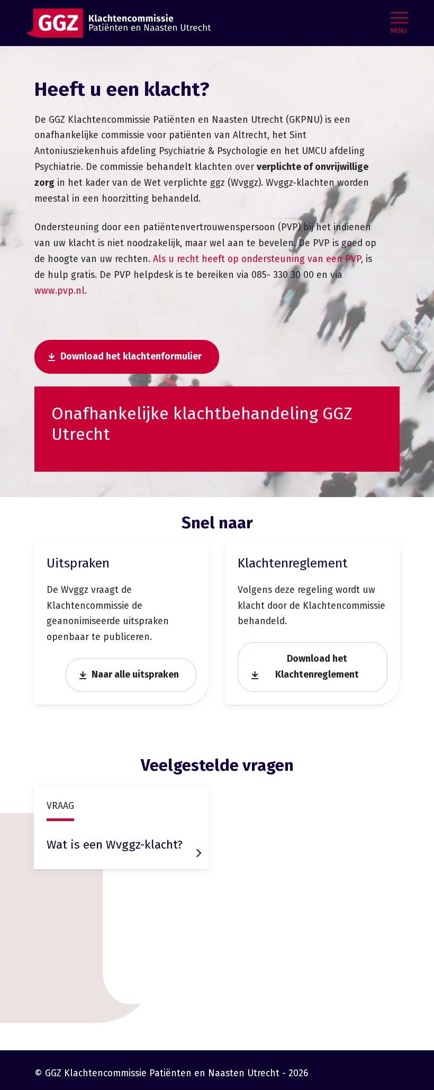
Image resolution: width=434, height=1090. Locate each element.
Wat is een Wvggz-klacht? (115, 844)
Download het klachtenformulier (131, 356)
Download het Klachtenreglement (317, 666)
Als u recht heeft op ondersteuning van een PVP (257, 259)
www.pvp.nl (59, 290)
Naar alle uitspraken (135, 674)
